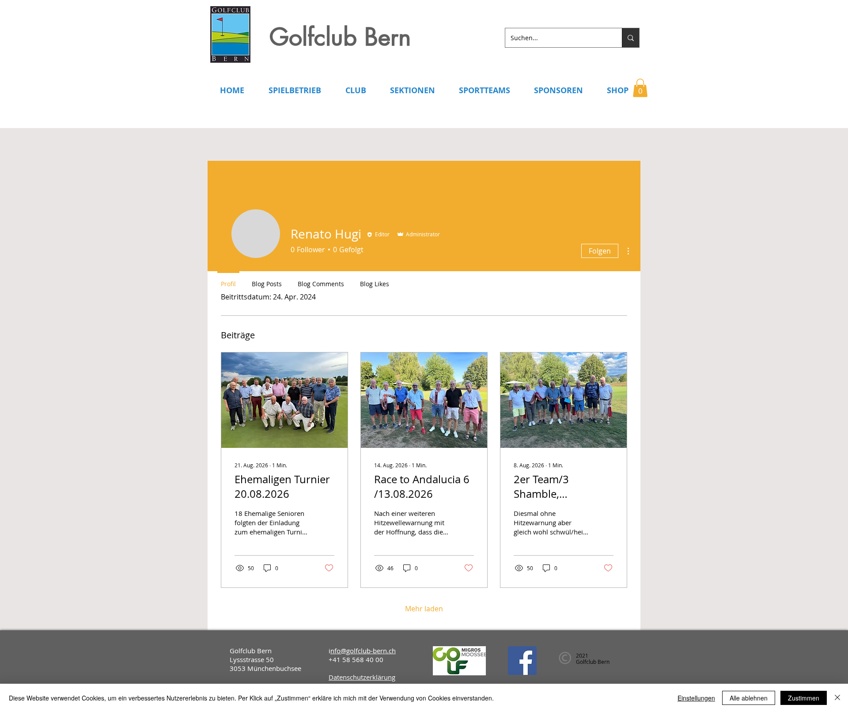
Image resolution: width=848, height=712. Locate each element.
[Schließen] (837, 698)
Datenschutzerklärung (362, 677)
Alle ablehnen (749, 697)
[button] (640, 88)
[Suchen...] (630, 37)
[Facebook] (522, 660)
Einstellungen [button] (696, 697)
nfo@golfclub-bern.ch (363, 650)
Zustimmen (803, 697)
